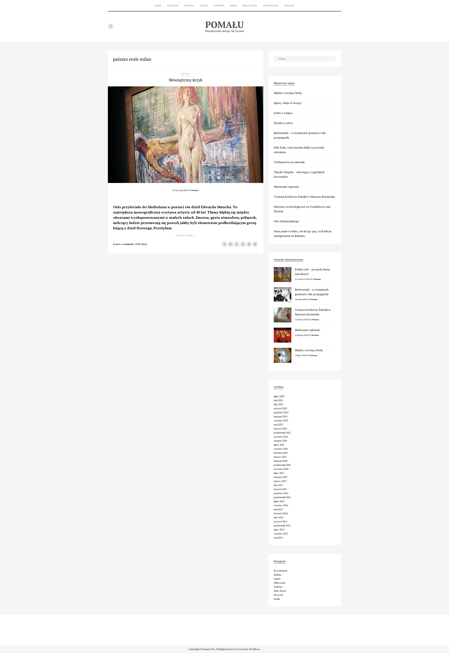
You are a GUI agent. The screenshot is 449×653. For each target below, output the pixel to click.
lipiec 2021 (279, 444)
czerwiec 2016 (281, 505)
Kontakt (289, 5)
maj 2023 (278, 424)
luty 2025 (278, 404)
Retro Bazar (270, 5)
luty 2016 (278, 517)
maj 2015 (278, 537)
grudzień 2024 (281, 412)
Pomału (224, 24)
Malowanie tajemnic (286, 187)
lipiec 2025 (279, 396)
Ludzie (204, 5)
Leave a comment (123, 244)
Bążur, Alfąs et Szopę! (287, 103)
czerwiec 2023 (281, 420)
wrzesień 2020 (281, 469)
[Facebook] (110, 26)
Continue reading (185, 235)
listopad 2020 (280, 460)
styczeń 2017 (280, 489)
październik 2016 (282, 497)
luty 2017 (278, 485)
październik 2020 (282, 465)
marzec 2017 (280, 481)
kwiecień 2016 (281, 513)
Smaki (233, 5)
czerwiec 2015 (281, 533)
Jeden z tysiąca (283, 113)
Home (158, 5)
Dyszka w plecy (283, 123)
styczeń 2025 (280, 408)
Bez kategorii (280, 570)
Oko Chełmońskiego (286, 221)
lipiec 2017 (279, 473)
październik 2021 (282, 432)
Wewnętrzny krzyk (185, 80)
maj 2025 (278, 400)
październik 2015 (282, 525)
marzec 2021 (280, 456)
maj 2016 (278, 509)
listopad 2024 (280, 416)
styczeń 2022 (280, 428)
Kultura (189, 5)
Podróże (219, 5)
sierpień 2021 (280, 440)
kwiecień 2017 (281, 477)
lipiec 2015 (279, 529)
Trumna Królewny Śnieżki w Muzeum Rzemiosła (304, 197)
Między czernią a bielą (287, 93)
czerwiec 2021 (281, 448)
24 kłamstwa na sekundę (289, 162)
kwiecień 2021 (281, 452)
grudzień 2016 (281, 493)
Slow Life (172, 5)
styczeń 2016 (280, 521)
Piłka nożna (250, 5)
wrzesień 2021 (281, 436)
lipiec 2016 (279, 501)
